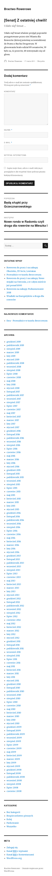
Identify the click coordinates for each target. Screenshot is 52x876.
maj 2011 (11, 666)
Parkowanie (13, 823)
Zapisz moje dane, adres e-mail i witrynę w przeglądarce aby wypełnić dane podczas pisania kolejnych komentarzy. (24, 171)
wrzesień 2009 (14, 737)
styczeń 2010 (13, 723)
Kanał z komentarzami (20, 854)
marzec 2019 (13, 352)
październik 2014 (15, 520)
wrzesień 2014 (14, 523)
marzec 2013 (13, 588)
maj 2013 (11, 580)
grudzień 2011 (13, 641)
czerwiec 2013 (14, 577)
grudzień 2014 (14, 513)
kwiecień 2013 (14, 584)
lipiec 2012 (12, 616)
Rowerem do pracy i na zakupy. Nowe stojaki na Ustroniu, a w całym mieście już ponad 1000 (26, 282)
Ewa (9, 320)
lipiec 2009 (12, 745)
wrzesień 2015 (14, 481)
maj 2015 (11, 495)
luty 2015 (11, 506)
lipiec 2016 (12, 448)
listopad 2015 (13, 473)
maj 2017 (11, 413)
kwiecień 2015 (14, 498)
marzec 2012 (13, 630)
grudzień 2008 (14, 769)
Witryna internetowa (15, 155)
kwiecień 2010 (14, 712)
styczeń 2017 (13, 427)
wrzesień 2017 (14, 398)
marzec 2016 (13, 459)
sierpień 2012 (13, 613)
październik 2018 (15, 363)
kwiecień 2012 (14, 627)
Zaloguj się (12, 847)
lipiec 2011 (12, 659)
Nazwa (8, 130)
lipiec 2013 (12, 573)
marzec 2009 (13, 759)
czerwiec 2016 (14, 452)
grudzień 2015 (14, 470)
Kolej (9, 819)
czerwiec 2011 (13, 662)
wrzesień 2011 (14, 652)
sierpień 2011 (13, 655)
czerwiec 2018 (14, 377)
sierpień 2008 (14, 784)
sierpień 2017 (13, 402)
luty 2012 (11, 634)
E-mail (8, 142)
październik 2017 (15, 395)
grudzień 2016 (14, 431)
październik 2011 (15, 648)
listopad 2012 (13, 602)
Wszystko (41, 61)
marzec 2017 (13, 420)
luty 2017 (11, 423)
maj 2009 (11, 752)
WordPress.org (14, 858)
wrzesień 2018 (14, 366)
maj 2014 (11, 538)
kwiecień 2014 (14, 541)
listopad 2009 (14, 730)
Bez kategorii (13, 812)
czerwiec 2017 (14, 409)
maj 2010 (11, 709)
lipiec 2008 (12, 787)
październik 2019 (15, 345)
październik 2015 (15, 477)
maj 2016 (11, 456)
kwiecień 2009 (14, 755)
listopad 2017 (13, 391)
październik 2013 (15, 563)
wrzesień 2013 (14, 566)
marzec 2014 (13, 545)
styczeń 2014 (13, 552)
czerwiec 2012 (14, 620)
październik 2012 (15, 605)
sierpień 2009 (14, 741)
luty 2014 (11, 548)
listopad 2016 (13, 434)
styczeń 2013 (13, 595)
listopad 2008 (14, 773)
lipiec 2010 (12, 702)
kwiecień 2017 (14, 416)
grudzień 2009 (14, 727)
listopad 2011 (13, 645)
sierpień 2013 (13, 570)
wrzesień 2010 (14, 695)
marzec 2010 (13, 716)
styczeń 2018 (13, 388)
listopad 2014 (13, 516)
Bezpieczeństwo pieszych (20, 815)
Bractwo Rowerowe (17, 9)
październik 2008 (16, 777)
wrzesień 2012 (14, 609)
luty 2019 (11, 356)
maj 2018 (11, 381)
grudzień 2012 (14, 598)
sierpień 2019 (13, 349)
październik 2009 (16, 734)
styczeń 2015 (13, 509)
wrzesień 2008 (14, 780)
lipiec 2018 (12, 374)
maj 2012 (11, 623)
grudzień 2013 (14, 555)
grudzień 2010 (14, 684)
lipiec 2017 (12, 406)
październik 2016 (15, 438)
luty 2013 (11, 591)
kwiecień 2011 (14, 670)
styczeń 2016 (13, 466)
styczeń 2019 (13, 359)
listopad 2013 (13, 559)
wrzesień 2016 (14, 441)
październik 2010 (15, 691)
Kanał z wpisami (17, 851)
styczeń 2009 (13, 766)
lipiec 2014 (12, 530)
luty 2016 (11, 463)
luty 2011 (11, 677)
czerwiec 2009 (14, 748)
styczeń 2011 (13, 680)
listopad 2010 (13, 687)
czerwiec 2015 (14, 491)
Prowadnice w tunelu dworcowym (24, 274)
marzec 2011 (13, 673)
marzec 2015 (13, 502)
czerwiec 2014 (14, 534)
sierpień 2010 (13, 698)
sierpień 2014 (13, 527)
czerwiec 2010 (14, 705)
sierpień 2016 (13, 445)
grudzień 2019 (14, 341)
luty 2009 (11, 762)
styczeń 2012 (13, 637)
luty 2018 (11, 384)
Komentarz (9, 91)
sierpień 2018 (13, 370)
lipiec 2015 (12, 488)
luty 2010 (11, 720)
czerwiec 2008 (14, 791)
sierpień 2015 (13, 484)
